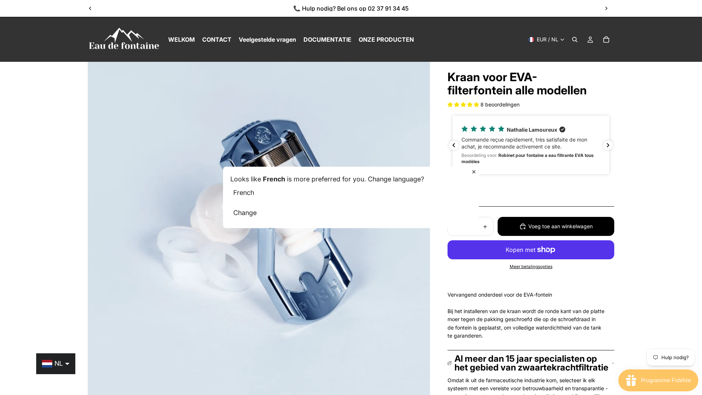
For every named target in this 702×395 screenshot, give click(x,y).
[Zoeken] (575, 39)
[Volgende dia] (606, 8)
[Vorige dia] (90, 8)
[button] (464, 104)
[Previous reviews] (453, 145)
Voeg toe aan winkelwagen (560, 226)
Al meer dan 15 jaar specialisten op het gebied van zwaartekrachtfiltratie (531, 363)
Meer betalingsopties (531, 266)
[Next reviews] (608, 145)
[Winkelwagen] (606, 39)
